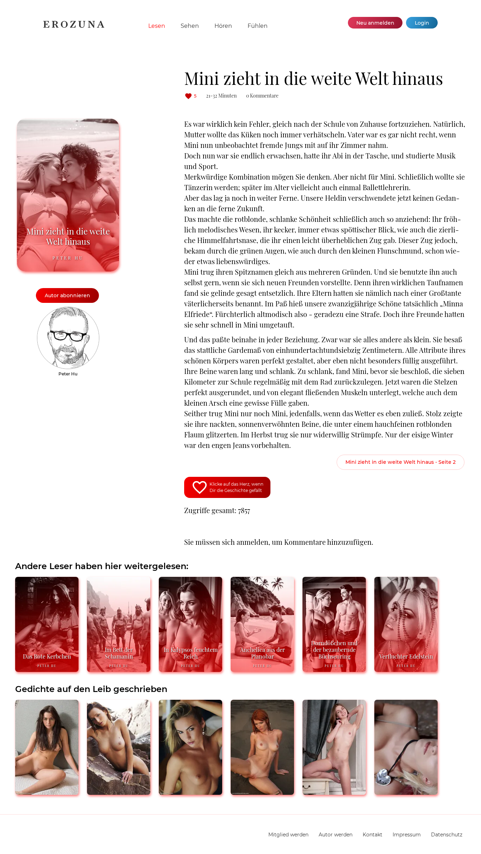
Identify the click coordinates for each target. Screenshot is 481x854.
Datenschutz (446, 834)
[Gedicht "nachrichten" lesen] (190, 792)
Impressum (407, 834)
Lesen (156, 26)
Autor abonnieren (67, 295)
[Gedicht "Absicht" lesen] (47, 792)
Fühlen (258, 26)
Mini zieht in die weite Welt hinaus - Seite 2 (400, 462)
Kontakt (372, 834)
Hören (223, 26)
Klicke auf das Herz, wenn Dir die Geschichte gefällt (236, 487)
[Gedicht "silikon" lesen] (118, 792)
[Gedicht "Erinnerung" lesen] (262, 792)
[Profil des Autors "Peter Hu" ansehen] (68, 310)
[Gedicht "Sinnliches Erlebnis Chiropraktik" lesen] (406, 792)
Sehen (190, 26)
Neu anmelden (375, 23)
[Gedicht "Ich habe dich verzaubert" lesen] (334, 792)
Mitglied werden (288, 834)
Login (422, 23)
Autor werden (335, 834)
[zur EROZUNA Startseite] (73, 26)
